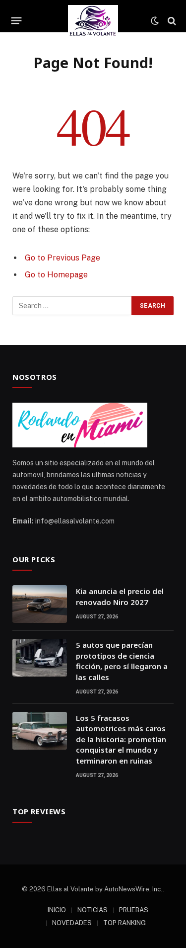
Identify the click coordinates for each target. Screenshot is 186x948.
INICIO (57, 910)
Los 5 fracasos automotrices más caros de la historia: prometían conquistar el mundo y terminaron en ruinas (121, 739)
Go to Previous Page (62, 257)
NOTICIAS (92, 910)
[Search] (171, 20)
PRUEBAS (133, 910)
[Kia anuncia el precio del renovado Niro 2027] (39, 604)
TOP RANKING (124, 923)
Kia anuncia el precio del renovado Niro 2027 (120, 596)
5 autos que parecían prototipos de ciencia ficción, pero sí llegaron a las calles (122, 661)
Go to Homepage (56, 274)
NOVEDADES (72, 923)
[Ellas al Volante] (93, 20)
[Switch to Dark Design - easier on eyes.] (154, 20)
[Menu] (16, 21)
